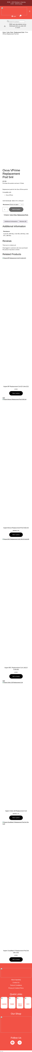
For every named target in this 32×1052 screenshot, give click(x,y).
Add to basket (16, 209)
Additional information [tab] (11, 221)
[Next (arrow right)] (2, 1051)
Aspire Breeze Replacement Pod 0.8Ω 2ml (16, 528)
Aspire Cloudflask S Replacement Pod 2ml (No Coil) (16, 951)
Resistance (6, 204)
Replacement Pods (19, 32)
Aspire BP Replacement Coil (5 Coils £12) (16, 386)
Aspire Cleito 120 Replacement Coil (16, 811)
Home (4, 32)
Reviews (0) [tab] (23, 221)
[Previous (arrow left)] (0, 1051)
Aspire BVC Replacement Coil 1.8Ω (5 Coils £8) (16, 668)
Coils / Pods (10, 32)
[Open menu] (30, 11)
